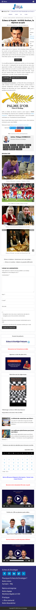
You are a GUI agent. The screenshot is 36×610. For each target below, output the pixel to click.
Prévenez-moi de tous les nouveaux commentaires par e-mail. (16, 321)
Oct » (7, 471)
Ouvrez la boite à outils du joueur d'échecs (18, 539)
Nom (3, 294)
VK (28, 147)
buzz (15, 133)
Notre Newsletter (8, 603)
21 (22, 466)
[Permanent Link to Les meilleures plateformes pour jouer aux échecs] (6, 434)
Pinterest (15, 147)
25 (8, 469)
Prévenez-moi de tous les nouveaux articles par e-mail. (17, 324)
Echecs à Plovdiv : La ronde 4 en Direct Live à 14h (18, 253)
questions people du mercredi (20, 125)
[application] (18, 499)
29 (27, 469)
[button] (18, 498)
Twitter (13, 127)
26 (13, 469)
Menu (5, 1)
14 (22, 462)
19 (13, 466)
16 (31, 462)
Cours (26, 14)
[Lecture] (4, 506)
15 (27, 462)
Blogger (13, 149)
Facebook (20, 127)
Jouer (16, 14)
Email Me (20, 149)
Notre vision (6, 581)
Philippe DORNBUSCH (13, 25)
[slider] (17, 560)
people (18, 133)
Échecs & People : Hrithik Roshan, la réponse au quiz (18, 21)
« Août (3, 471)
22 (27, 466)
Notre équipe (7, 591)
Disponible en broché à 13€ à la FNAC (12, 412)
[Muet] (29, 506)
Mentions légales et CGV (11, 594)
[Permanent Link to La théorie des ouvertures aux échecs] (6, 422)
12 (13, 462)
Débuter (10, 14)
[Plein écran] (32, 506)
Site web (4, 306)
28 (22, 469)
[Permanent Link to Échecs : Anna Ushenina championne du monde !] (18, 215)
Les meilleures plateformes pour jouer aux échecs (22, 431)
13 (18, 462)
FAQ (11, 584)
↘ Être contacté (8, 600)
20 (18, 466)
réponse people (23, 133)
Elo (21, 14)
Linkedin (28, 127)
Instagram (7, 147)
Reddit (18, 130)
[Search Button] (33, 1)
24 (4, 469)
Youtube (28, 145)
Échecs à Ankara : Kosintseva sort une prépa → (18, 259)
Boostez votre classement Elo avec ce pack (18, 485)
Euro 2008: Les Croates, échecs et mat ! (18, 203)
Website (7, 145)
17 (4, 466)
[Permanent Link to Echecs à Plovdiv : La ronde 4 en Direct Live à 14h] (18, 240)
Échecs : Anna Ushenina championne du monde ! (18, 227)
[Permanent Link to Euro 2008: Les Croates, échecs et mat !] (18, 192)
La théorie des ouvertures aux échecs (22, 418)
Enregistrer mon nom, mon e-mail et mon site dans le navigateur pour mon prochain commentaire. (16, 315)
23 (31, 466)
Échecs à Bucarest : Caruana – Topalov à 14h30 (18, 181)
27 (18, 469)
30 (31, 469)
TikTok (6, 149)
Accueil (5, 17)
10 (4, 462)
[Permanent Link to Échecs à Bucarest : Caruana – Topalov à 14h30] (18, 167)
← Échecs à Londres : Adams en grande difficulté (18, 262)
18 (8, 466)
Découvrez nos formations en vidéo (18, 349)
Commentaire (6, 275)
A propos (5, 584)
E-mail (4, 300)
